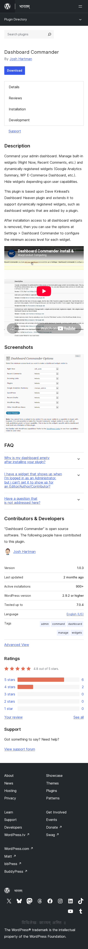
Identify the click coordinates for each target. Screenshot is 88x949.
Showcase (54, 775)
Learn (8, 812)
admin (45, 623)
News (8, 783)
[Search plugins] (49, 34)
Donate (54, 827)
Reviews (15, 98)
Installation (17, 109)
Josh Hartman (21, 59)
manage (63, 632)
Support (15, 131)
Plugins (51, 791)
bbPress (13, 864)
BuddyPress (16, 871)
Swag (52, 835)
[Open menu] (81, 6)
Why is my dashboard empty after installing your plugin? (27, 460)
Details (14, 87)
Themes (52, 783)
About (9, 775)
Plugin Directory (15, 19)
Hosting (10, 791)
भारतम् (18, 890)
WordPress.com (18, 848)
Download (14, 70)
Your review (13, 717)
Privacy (10, 798)
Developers (13, 827)
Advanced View (16, 645)
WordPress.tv (17, 835)
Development (19, 120)
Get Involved (56, 812)
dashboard (75, 623)
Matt (10, 856)
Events (51, 820)
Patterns (53, 798)
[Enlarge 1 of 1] (78, 360)
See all (78, 717)
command (58, 623)
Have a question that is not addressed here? (22, 501)
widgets (77, 632)
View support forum (19, 749)
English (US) (75, 614)
